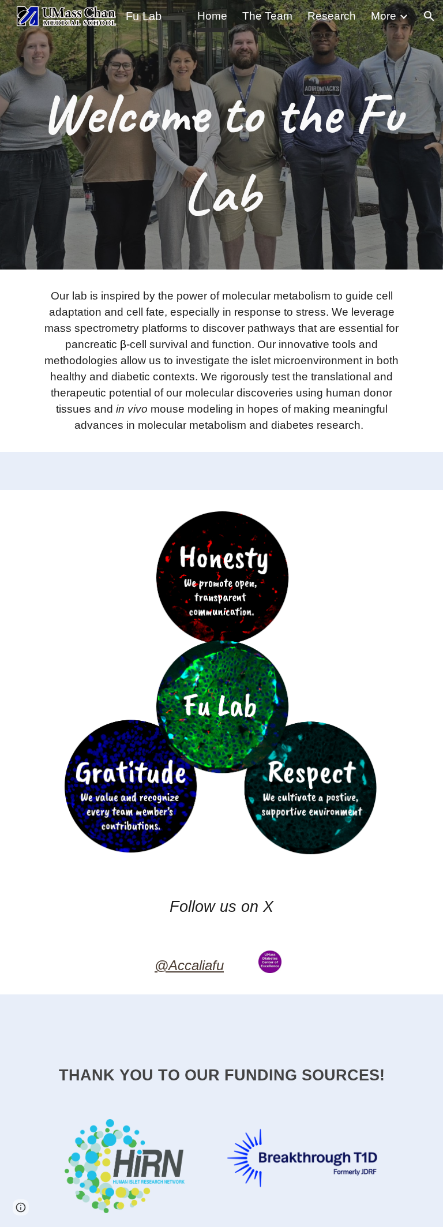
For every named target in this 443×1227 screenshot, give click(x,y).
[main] (221, 134)
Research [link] (331, 16)
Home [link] (212, 16)
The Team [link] (267, 16)
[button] (429, 16)
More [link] (383, 16)
